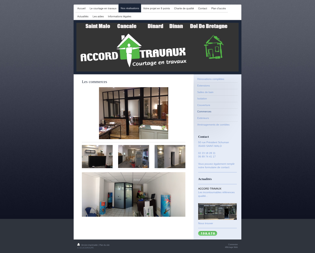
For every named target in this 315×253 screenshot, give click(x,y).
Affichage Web (231, 247)
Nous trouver (205, 223)
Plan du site (104, 245)
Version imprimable (89, 245)
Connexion (233, 244)
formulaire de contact (217, 167)
